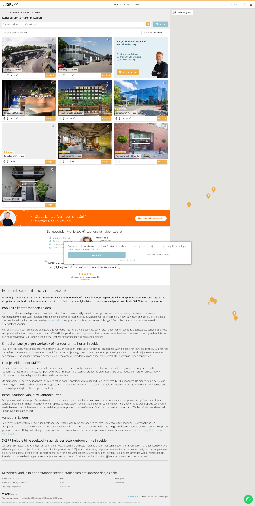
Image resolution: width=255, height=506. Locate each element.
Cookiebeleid (39, 498)
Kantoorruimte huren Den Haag (103, 503)
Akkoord (96, 254)
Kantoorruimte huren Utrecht (54, 503)
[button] (189, 205)
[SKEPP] (10, 5)
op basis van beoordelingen (153, 497)
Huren (117, 4)
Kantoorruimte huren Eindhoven (128, 503)
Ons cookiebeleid (127, 260)
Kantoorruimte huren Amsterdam (31, 503)
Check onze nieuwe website (150, 218)
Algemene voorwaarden (10, 498)
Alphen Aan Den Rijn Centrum (14, 482)
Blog (126, 4)
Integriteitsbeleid (27, 498)
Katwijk (61, 478)
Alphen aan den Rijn (10, 478)
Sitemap (59, 498)
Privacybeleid (50, 498)
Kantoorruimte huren (19, 12)
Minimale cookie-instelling (158, 254)
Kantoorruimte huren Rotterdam (78, 503)
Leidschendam (65, 486)
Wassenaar (119, 482)
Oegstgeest (120, 478)
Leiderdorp (63, 482)
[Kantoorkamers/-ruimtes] (8, 75)
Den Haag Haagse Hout (12, 486)
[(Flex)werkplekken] (4, 75)
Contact (136, 4)
